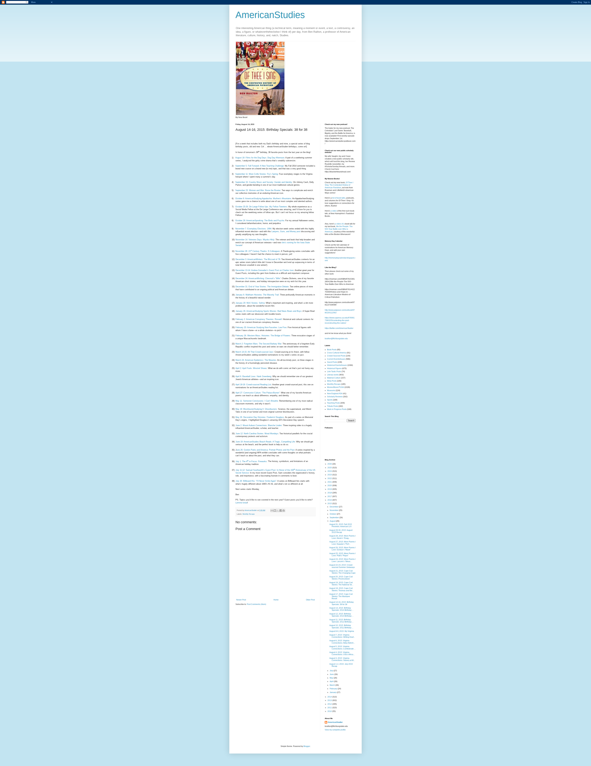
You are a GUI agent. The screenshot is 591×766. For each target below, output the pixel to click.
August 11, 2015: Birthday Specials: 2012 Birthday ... (341, 621)
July (332, 671)
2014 (330, 697)
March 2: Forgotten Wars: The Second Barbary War (258, 344)
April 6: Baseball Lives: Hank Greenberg (253, 376)
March (332, 685)
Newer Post (241, 600)
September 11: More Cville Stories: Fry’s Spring (256, 174)
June (332, 674)
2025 (330, 468)
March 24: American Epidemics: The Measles (255, 360)
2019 (330, 489)
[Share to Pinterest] (283, 510)
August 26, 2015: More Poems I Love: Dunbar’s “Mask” (342, 549)
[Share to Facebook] (280, 510)
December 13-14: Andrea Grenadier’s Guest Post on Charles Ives (264, 270)
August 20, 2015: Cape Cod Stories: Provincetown (341, 578)
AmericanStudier (335, 722)
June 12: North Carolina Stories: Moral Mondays (256, 433)
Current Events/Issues (336, 359)
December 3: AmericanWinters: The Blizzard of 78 (257, 259)
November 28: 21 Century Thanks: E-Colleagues (257, 251)
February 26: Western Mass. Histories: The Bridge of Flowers (262, 335)
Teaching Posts (333, 403)
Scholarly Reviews (335, 397)
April (332, 681)
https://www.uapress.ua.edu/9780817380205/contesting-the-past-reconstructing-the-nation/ (340, 320)
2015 (330, 503)
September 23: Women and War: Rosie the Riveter (257, 190)
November (334, 510)
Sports (329, 400)
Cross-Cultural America (336, 353)
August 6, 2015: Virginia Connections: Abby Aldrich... (342, 642)
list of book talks (338, 198)
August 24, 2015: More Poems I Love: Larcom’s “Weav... (342, 560)
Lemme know (241, 503)
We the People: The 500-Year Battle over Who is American (339, 229)
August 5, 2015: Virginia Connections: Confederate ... (342, 647)
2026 (330, 464)
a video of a (340, 224)
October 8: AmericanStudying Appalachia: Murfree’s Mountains (263, 198)
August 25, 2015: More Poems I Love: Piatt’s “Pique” (342, 554)
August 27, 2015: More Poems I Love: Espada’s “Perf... (342, 543)
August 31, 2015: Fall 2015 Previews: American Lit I (340, 525)
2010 (330, 711)
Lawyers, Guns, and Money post (285, 231)
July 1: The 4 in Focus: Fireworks (251, 461)
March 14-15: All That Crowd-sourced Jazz (254, 352)
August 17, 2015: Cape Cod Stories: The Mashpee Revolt (341, 596)
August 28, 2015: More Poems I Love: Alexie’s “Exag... (342, 537)
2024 (330, 471)
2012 (330, 704)
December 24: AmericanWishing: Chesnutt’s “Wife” (258, 278)
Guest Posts (332, 362)
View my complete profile (335, 730)
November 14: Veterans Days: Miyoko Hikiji (254, 239)
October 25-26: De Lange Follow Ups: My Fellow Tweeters (261, 206)
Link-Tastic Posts (334, 371)
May (332, 678)
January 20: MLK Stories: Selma (250, 303)
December (334, 507)
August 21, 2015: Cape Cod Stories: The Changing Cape (342, 572)
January (333, 692)
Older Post (310, 600)
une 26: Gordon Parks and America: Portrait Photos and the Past (265, 450)
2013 (330, 700)
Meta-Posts (331, 381)
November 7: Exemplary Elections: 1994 (253, 229)
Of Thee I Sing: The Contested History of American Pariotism (339, 185)
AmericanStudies (270, 15)
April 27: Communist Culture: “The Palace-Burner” (257, 393)
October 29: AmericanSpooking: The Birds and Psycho (259, 220)
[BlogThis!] (274, 510)
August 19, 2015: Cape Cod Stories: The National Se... (341, 583)
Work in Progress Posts (336, 409)
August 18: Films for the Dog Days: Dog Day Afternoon (259, 157)
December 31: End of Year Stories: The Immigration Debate (262, 286)
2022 (330, 478)
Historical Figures (334, 368)
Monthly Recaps (249, 514)
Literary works (333, 375)
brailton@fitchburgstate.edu (336, 338)
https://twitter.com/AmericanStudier (339, 328)
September (334, 517)
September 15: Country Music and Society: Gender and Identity (263, 182)
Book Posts (331, 350)
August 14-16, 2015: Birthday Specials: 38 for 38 (341, 603)
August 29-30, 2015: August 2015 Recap (340, 531)
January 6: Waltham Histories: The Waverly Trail (257, 295)
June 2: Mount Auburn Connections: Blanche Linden (258, 425)
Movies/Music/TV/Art (335, 387)
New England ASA (334, 393)
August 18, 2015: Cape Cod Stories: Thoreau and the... (341, 589)
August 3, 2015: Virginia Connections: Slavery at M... (342, 659)
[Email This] (271, 510)
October (333, 514)
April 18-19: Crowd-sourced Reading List (253, 384)
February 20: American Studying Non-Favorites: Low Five (260, 327)
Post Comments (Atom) (256, 604)
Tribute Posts (332, 406)
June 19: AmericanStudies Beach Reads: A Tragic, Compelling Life (265, 442)
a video (334, 211)
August (333, 521)
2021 (330, 482)
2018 (330, 493)
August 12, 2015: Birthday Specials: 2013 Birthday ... (341, 615)
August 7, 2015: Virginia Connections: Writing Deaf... (342, 636)
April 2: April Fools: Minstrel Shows (251, 368)
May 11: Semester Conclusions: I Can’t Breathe (256, 401)
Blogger (307, 746)
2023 (330, 475)
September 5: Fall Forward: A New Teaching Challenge (259, 166)
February (334, 689)
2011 (330, 708)
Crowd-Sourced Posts (336, 356)
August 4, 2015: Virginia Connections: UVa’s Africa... (342, 653)
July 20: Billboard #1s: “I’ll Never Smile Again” (255, 481)
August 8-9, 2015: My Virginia (341, 631)
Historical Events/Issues (337, 365)
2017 (330, 496)
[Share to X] (277, 510)
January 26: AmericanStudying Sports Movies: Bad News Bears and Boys (268, 311)
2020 (330, 485)
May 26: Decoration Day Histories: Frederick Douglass (259, 417)
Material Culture (333, 378)
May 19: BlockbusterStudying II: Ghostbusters (256, 409)
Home (276, 600)
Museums (331, 390)
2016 (330, 500)
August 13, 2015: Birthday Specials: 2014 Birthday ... (341, 609)
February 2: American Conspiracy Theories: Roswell (258, 319)
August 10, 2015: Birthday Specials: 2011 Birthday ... (341, 626)
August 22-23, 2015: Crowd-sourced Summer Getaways (342, 566)
